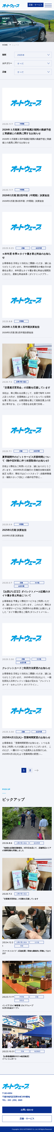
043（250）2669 (15, 1100)
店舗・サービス (35, 5)
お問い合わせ (27, 1109)
